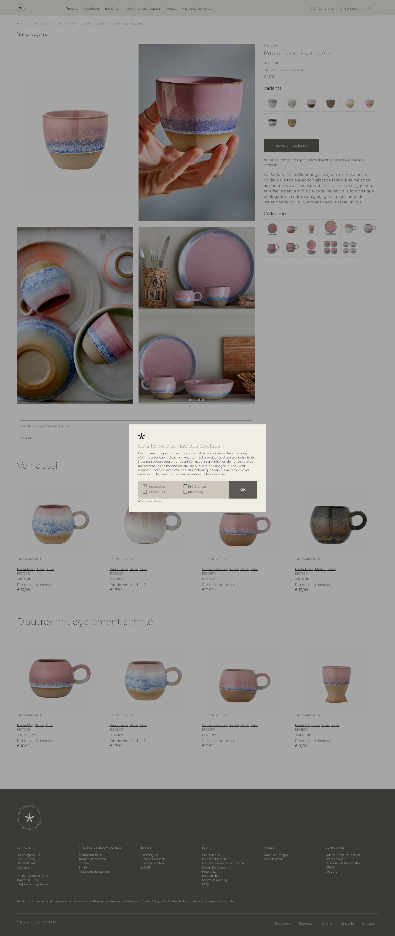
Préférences (197, 486)
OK (243, 490)
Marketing (195, 492)
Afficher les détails (150, 501)
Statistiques (156, 492)
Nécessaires (156, 486)
